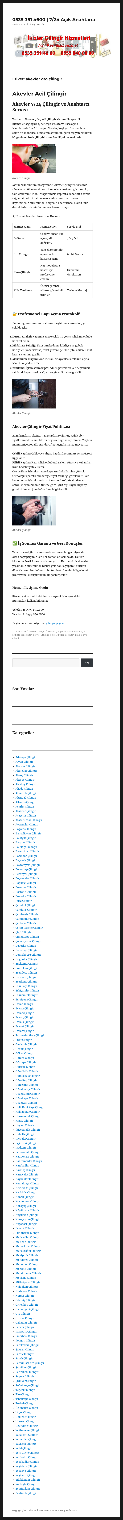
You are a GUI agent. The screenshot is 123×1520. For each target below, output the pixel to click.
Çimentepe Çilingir (27, 936)
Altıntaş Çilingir (26, 802)
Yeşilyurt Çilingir (26, 1475)
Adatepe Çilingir (26, 757)
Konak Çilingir (25, 1197)
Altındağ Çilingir (26, 797)
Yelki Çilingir (24, 1448)
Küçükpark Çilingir (27, 1210)
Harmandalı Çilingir (28, 1116)
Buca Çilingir (24, 900)
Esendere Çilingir (26, 972)
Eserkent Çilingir (26, 981)
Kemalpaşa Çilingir (27, 1183)
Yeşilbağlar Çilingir (27, 1461)
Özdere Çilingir (25, 1318)
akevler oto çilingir (22, 634)
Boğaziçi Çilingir (26, 882)
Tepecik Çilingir (25, 1389)
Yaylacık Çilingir (26, 1443)
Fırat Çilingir (24, 1039)
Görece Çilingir (25, 1057)
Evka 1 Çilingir (24, 1004)
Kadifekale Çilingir (27, 1156)
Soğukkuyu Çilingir (28, 1385)
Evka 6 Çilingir (25, 1026)
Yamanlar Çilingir (27, 1439)
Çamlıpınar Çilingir (27, 918)
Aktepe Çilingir (25, 779)
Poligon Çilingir (25, 1340)
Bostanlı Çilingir (26, 891)
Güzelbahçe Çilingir (28, 1089)
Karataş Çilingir (25, 1170)
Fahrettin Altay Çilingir (30, 1035)
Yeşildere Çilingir (26, 1466)
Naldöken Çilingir (27, 1286)
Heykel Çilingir (25, 1125)
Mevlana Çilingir (26, 1277)
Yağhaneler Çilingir (28, 1430)
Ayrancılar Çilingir (27, 824)
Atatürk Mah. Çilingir (29, 820)
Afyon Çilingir (24, 761)
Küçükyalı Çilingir (27, 1214)
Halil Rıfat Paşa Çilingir (30, 1107)
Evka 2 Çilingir (25, 1008)
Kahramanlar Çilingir (29, 1161)
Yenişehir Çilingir (26, 1457)
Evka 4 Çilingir (25, 1017)
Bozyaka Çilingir (26, 896)
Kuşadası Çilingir (26, 1223)
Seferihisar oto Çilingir (30, 1363)
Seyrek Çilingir (25, 1376)
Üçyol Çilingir (24, 1412)
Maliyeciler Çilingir (27, 1237)
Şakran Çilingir (25, 1349)
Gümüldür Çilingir (27, 1071)
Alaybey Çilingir (25, 784)
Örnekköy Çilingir (27, 1304)
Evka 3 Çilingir (25, 1013)
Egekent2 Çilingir (27, 963)
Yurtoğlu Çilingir (26, 1484)
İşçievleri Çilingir (26, 1143)
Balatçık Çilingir (26, 838)
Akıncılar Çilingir (26, 770)
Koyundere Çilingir (27, 1201)
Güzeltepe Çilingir (27, 1098)
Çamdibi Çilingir (26, 905)
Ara (87, 662)
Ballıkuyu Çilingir (26, 847)
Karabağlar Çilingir (27, 1165)
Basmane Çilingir (26, 856)
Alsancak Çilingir (26, 793)
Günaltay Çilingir (26, 1080)
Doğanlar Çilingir (26, 959)
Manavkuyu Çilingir (28, 1246)
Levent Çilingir (25, 1228)
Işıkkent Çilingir (26, 1147)
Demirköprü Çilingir (28, 954)
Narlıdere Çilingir (26, 1291)
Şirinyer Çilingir (26, 1381)
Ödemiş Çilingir (25, 1300)
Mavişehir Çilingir (27, 1255)
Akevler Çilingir (37, 631)
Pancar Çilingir (25, 1327)
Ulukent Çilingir (26, 1416)
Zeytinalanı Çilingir (28, 1488)
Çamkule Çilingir (26, 909)
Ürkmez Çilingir (26, 1421)
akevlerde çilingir (64, 634)
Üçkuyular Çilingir (27, 1407)
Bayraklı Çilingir (26, 860)
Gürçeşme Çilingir (27, 1084)
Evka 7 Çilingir (25, 1031)
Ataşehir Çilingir (26, 815)
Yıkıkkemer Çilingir (28, 1479)
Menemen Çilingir (27, 1264)
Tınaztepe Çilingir (27, 1398)
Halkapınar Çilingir (28, 1111)
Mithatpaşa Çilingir (28, 1282)
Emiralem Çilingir (27, 968)
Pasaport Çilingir (26, 1331)
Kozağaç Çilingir (26, 1206)
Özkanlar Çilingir (26, 1322)
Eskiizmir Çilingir (26, 995)
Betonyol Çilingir (26, 873)
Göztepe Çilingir (26, 1062)
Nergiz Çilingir (25, 1295)
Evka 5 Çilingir (25, 1022)
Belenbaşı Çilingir (27, 869)
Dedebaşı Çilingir (26, 950)
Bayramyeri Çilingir (28, 864)
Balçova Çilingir (25, 842)
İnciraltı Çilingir (26, 1138)
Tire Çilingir (23, 1394)
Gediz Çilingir (24, 1048)
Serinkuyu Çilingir (27, 1372)
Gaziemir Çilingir (26, 1044)
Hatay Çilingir (24, 1120)
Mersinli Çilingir (26, 1268)
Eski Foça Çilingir (26, 986)
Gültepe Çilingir (25, 1066)
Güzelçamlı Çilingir (28, 1093)
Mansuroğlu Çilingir (28, 1250)
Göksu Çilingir (24, 1053)
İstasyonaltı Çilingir (28, 1152)
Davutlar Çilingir (26, 945)
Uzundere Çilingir (27, 1425)
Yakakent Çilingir (26, 1434)
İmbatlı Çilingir (25, 1134)
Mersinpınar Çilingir (28, 1273)
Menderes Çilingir (27, 1259)
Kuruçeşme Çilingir (28, 1219)
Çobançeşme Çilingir (28, 941)
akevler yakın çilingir (43, 634)
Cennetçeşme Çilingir (29, 927)
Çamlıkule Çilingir (27, 914)
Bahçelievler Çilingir (28, 833)
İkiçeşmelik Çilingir (28, 1129)
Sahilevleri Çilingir (27, 1345)
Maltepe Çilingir (26, 1241)
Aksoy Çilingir (24, 775)
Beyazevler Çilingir (27, 878)
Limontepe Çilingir (27, 1232)
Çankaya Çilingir (26, 923)
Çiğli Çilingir (23, 932)
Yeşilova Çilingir (26, 1470)
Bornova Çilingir (26, 887)
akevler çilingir (55, 631)
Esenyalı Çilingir (26, 977)
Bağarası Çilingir (26, 829)
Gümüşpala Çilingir (28, 1075)
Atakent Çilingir (26, 811)
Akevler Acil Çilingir (39, 93)
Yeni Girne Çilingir (27, 1452)
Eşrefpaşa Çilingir (27, 999)
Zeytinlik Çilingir (26, 1493)
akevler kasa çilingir (74, 631)
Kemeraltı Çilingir (27, 1188)
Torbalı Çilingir (25, 1403)
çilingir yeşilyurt (56, 623)
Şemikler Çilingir (26, 1367)
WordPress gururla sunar (65, 1510)
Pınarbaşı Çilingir (26, 1336)
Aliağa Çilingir (24, 788)
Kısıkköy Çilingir (26, 1192)
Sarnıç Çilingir (24, 1354)
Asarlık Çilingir (25, 806)
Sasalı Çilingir (24, 1358)
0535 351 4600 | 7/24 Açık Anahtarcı (53, 19)
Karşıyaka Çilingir (27, 1174)
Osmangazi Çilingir (28, 1309)
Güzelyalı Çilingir (26, 1102)
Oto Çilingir (23, 1313)
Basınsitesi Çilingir (27, 851)
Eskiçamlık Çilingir (27, 990)
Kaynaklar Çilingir (27, 1179)
